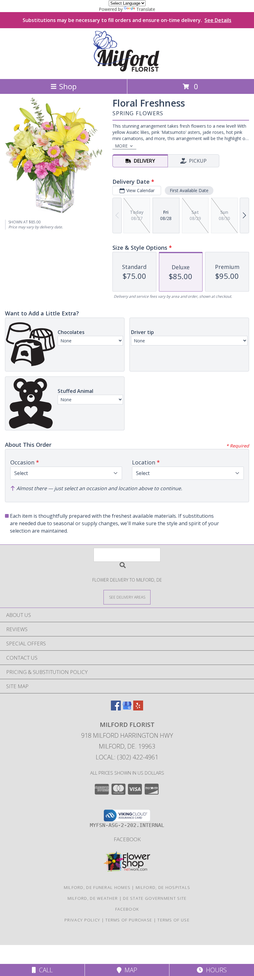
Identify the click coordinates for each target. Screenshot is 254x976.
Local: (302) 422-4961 (127, 757)
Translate (145, 9)
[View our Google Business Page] (127, 708)
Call (44, 970)
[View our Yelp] (138, 708)
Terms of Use (173, 920)
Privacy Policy (82, 920)
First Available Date (189, 190)
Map (129, 970)
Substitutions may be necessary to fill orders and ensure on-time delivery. (127, 20)
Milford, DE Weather (93, 898)
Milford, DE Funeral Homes (97, 887)
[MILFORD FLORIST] (127, 70)
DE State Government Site (154, 898)
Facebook (127, 839)
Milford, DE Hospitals (163, 887)
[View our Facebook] (116, 708)
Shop (68, 86)
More (121, 146)
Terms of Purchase (128, 920)
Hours (215, 970)
